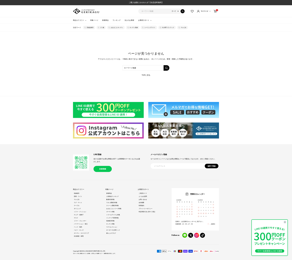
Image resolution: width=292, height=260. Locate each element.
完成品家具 (90, 27)
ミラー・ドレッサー (80, 221)
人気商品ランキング (112, 196)
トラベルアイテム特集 (113, 215)
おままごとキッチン (117, 27)
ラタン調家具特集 (111, 202)
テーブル (76, 205)
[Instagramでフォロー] (196, 235)
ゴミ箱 (102, 27)
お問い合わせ (143, 199)
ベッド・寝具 (78, 227)
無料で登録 (212, 166)
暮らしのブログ (111, 233)
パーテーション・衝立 (81, 224)
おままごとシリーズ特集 (113, 208)
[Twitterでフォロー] (190, 235)
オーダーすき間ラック (113, 230)
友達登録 (102, 169)
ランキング (117, 20)
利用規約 (141, 205)
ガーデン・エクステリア (81, 233)
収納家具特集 (110, 221)
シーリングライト (149, 27)
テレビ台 (183, 27)
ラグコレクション (111, 227)
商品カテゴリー (78, 20)
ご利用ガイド (143, 193)
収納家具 (76, 193)
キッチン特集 (110, 224)
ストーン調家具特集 (112, 205)
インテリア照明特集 (112, 218)
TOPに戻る (146, 75)
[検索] (183, 11)
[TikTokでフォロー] (202, 235)
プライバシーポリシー (145, 208)
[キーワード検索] (166, 68)
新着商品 (105, 20)
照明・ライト (78, 196)
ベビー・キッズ (78, 230)
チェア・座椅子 (78, 215)
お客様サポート (143, 20)
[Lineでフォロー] (184, 235)
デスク (76, 218)
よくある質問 (143, 196)
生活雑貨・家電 (78, 236)
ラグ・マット (78, 202)
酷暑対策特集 (110, 199)
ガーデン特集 (110, 211)
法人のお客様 (129, 20)
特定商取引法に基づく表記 (147, 211)
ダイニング (77, 208)
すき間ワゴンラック (168, 27)
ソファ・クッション (80, 211)
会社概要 (141, 202)
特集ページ (94, 20)
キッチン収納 (134, 27)
